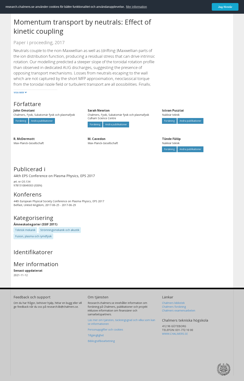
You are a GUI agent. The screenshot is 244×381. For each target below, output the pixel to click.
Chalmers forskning (174, 306)
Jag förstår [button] (225, 6)
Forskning (21, 120)
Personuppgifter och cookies (105, 329)
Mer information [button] (136, 6)
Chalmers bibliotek (173, 303)
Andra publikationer (42, 120)
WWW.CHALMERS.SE (175, 333)
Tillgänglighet (96, 335)
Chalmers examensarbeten (178, 310)
